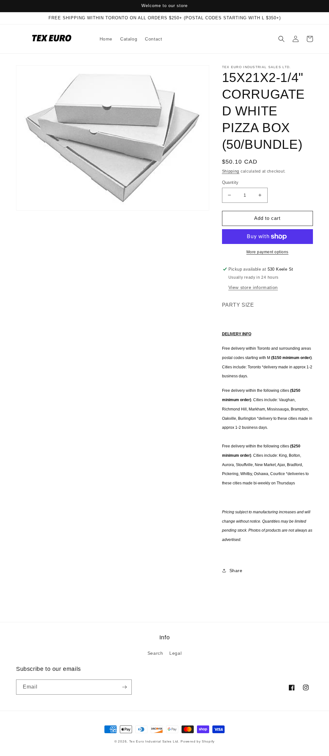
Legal (175, 653)
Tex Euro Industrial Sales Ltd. (154, 741)
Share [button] (236, 570)
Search (155, 653)
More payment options (267, 252)
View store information (253, 287)
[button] (281, 39)
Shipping (231, 171)
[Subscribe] (124, 687)
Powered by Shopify (198, 741)
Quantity (230, 182)
